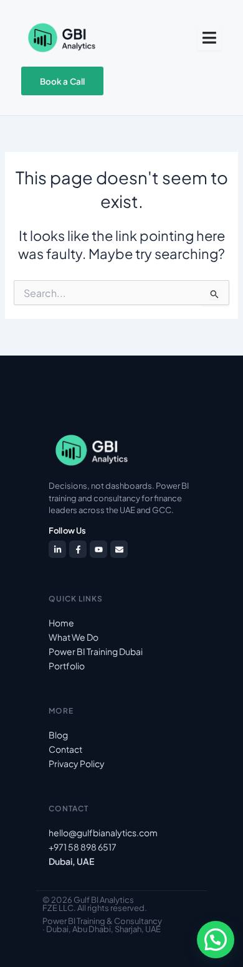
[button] (215, 939)
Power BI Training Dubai (96, 651)
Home (61, 622)
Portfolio (67, 665)
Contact (65, 749)
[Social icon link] (57, 549)
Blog (58, 734)
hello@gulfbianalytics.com (103, 832)
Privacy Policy (77, 763)
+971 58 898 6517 (83, 846)
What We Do (73, 637)
